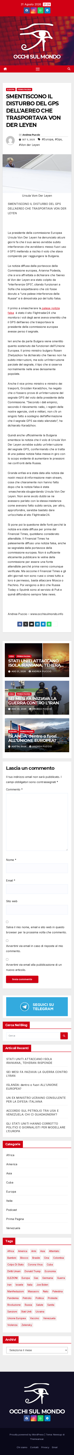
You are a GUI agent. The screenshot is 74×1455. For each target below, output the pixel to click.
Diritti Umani (13, 1271)
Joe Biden (42, 1284)
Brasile (36, 1257)
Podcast (11, 1210)
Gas (36, 1277)
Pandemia (13, 1298)
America (11, 1164)
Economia (50, 1271)
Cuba (9, 1182)
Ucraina (40, 1311)
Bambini (11, 1257)
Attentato (54, 1251)
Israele (19, 1284)
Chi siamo (22, 1447)
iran (9, 1284)
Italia (9, 1200)
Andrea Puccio (31, 134)
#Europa (47, 139)
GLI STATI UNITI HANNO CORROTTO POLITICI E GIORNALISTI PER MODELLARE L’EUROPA (35, 1127)
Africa (10, 1155)
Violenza (12, 1324)
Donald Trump (33, 1271)
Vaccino (34, 1318)
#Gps (58, 139)
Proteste (52, 1298)
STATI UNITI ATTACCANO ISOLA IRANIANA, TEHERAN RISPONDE (36, 665)
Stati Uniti (26, 1311)
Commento (14, 789)
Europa (10, 89)
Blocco (24, 1257)
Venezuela (13, 1228)
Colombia (58, 1257)
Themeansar (37, 1439)
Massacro (33, 1291)
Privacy (45, 1447)
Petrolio (27, 1298)
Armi (33, 1251)
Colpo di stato (15, 1264)
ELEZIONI (12, 1277)
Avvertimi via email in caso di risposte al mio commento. (34, 948)
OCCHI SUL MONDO (37, 57)
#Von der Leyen (29, 145)
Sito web (11, 901)
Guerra (61, 1277)
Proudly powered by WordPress (27, 1434)
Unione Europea (16, 1318)
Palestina (57, 1291)
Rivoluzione (14, 1304)
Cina (46, 1257)
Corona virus (35, 1264)
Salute (39, 1304)
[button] (69, 69)
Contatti (34, 1447)
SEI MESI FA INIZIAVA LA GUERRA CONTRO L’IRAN (33, 700)
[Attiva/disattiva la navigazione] (37, 69)
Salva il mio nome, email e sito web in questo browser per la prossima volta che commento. (36, 929)
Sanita (50, 1304)
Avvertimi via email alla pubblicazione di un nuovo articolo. (34, 967)
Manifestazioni (15, 1291)
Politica (40, 1298)
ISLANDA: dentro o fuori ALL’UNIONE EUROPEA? (32, 738)
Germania (47, 1277)
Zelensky (27, 1324)
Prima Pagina (24, 89)
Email (10, 880)
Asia (11, 656)
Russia (28, 1304)
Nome (11, 860)
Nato (45, 1291)
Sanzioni (12, 1311)
